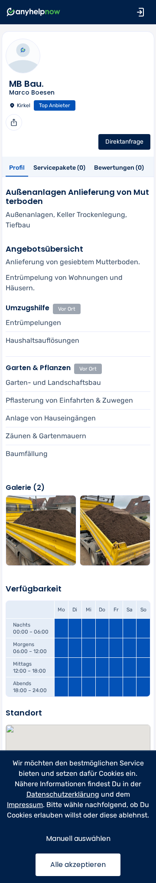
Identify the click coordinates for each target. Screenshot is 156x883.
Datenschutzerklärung (62, 794)
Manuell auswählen (78, 839)
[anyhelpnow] (33, 12)
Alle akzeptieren (78, 865)
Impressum (25, 805)
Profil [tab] (17, 167)
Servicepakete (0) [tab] (59, 167)
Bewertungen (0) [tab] (119, 167)
